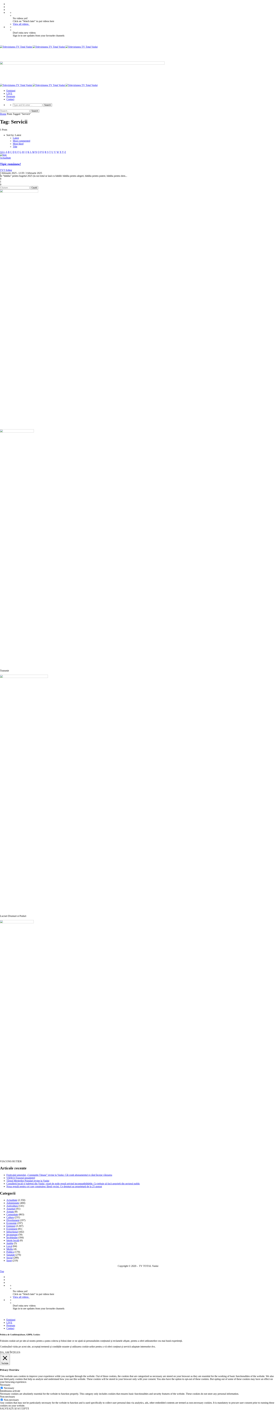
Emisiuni (10, 90)
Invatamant (12, 1234)
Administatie (12, 1203)
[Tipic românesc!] (3, 155)
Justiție (9, 1243)
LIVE (9, 93)
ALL (2, 152)
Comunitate (12, 1214)
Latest (16, 138)
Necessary (9, 1388)
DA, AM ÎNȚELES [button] (10, 1352)
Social (9, 1257)
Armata (10, 1211)
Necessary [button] (5, 1384)
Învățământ (12, 1237)
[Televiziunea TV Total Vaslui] (49, 46)
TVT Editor (6, 170)
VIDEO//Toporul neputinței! (20, 1177)
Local (9, 1246)
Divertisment (12, 1220)
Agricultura (12, 1205)
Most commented (21, 140)
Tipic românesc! (10, 164)
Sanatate (10, 1254)
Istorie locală (12, 1240)
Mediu (9, 1249)
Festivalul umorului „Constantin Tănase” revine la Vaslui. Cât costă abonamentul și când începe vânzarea (59, 1175)
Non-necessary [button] (7, 1396)
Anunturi (10, 1208)
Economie (11, 1223)
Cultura (10, 1217)
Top (2, 1271)
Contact (10, 99)
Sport (9, 1260)
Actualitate (5, 157)
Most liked (18, 143)
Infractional (12, 1231)
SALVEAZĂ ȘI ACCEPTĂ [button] (14, 1408)
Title (15, 146)
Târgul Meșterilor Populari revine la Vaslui (27, 1180)
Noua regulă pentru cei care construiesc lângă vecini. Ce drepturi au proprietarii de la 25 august (54, 1186)
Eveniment (11, 1228)
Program (10, 96)
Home (3, 114)
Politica (10, 1252)
